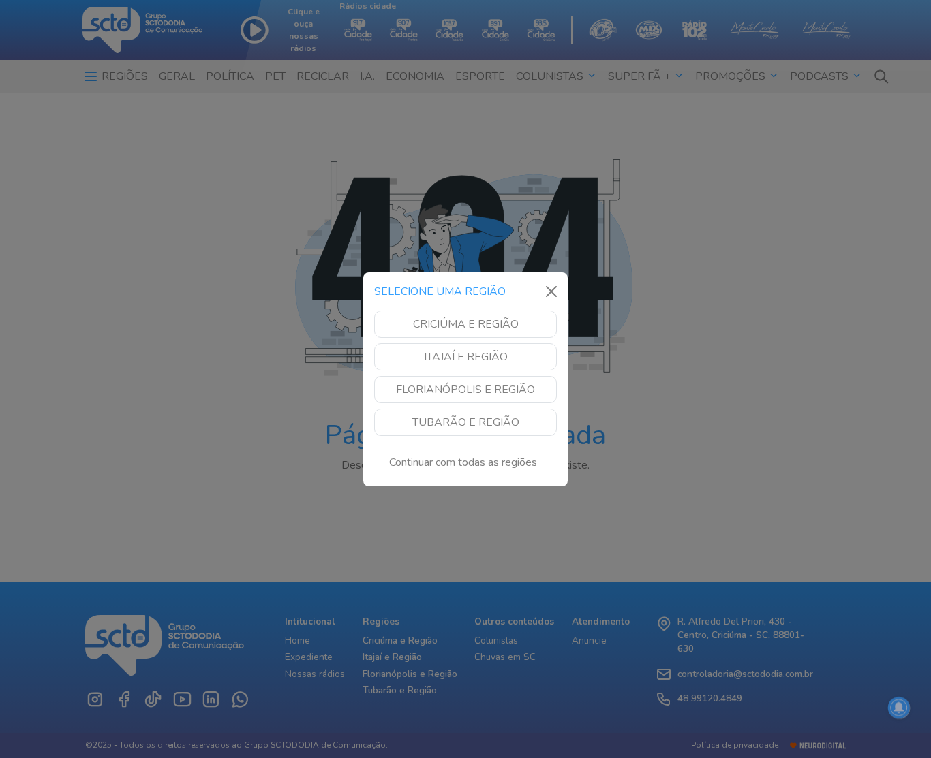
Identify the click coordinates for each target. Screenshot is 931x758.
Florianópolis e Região (465, 389)
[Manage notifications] (899, 707)
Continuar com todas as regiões (463, 462)
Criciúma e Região (466, 324)
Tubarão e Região (465, 422)
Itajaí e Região (466, 356)
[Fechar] (551, 291)
